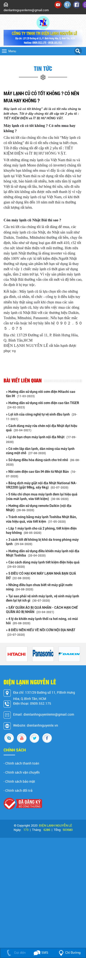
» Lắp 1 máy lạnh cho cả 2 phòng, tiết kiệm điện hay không (41, 530)
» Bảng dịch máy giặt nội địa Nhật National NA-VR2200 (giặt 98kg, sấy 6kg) (41, 485)
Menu (12, 51)
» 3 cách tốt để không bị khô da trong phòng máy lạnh (42, 542)
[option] (16, 654)
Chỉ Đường (73, 952)
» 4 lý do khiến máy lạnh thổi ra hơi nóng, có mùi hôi (42, 621)
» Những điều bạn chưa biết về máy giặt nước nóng (39, 587)
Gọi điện (19, 952)
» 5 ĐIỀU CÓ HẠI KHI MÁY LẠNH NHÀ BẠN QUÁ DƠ (41, 576)
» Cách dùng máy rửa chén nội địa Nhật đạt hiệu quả (41, 428)
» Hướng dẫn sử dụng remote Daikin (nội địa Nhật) (38, 508)
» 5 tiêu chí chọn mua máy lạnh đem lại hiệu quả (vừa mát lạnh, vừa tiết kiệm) (41, 496)
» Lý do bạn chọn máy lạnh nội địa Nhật (41, 439)
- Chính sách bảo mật (19, 781)
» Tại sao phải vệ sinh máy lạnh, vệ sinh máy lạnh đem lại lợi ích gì (42, 598)
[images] (58, 4)
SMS (44, 952)
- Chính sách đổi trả (18, 790)
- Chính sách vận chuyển (22, 772)
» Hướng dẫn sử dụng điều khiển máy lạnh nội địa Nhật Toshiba (42, 553)
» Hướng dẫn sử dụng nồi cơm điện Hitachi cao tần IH (40, 394)
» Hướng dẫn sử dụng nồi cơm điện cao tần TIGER (42, 405)
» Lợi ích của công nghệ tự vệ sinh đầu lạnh (41, 416)
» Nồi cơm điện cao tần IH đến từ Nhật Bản (41, 474)
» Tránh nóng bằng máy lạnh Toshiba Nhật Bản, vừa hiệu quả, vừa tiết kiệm (41, 519)
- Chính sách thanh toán (21, 763)
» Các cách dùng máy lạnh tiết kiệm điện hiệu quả (43, 564)
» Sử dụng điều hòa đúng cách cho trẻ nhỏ (43, 462)
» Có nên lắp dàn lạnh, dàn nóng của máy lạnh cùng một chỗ (40, 451)
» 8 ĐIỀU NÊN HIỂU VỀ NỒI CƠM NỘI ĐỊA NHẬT (40, 632)
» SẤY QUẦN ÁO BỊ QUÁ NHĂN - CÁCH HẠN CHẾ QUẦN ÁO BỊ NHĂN (42, 610)
